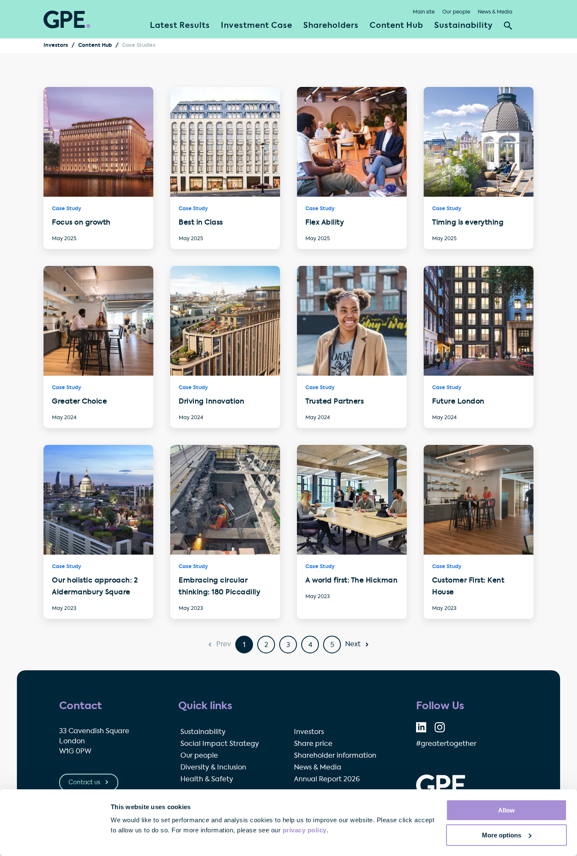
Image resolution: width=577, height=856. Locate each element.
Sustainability (463, 26)
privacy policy (305, 830)
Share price (313, 744)
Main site (424, 12)
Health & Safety (206, 779)
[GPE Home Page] (67, 19)
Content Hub (396, 26)
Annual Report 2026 (327, 779)
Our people (456, 12)
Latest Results (180, 26)
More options (501, 835)
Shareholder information (335, 756)
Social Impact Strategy (219, 744)
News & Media (495, 12)
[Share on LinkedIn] (421, 727)
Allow (506, 810)
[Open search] (508, 26)
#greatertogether (446, 744)
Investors (56, 45)
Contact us (84, 783)
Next (353, 644)
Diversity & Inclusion (213, 767)
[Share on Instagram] (440, 727)
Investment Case (256, 26)
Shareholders (331, 26)
